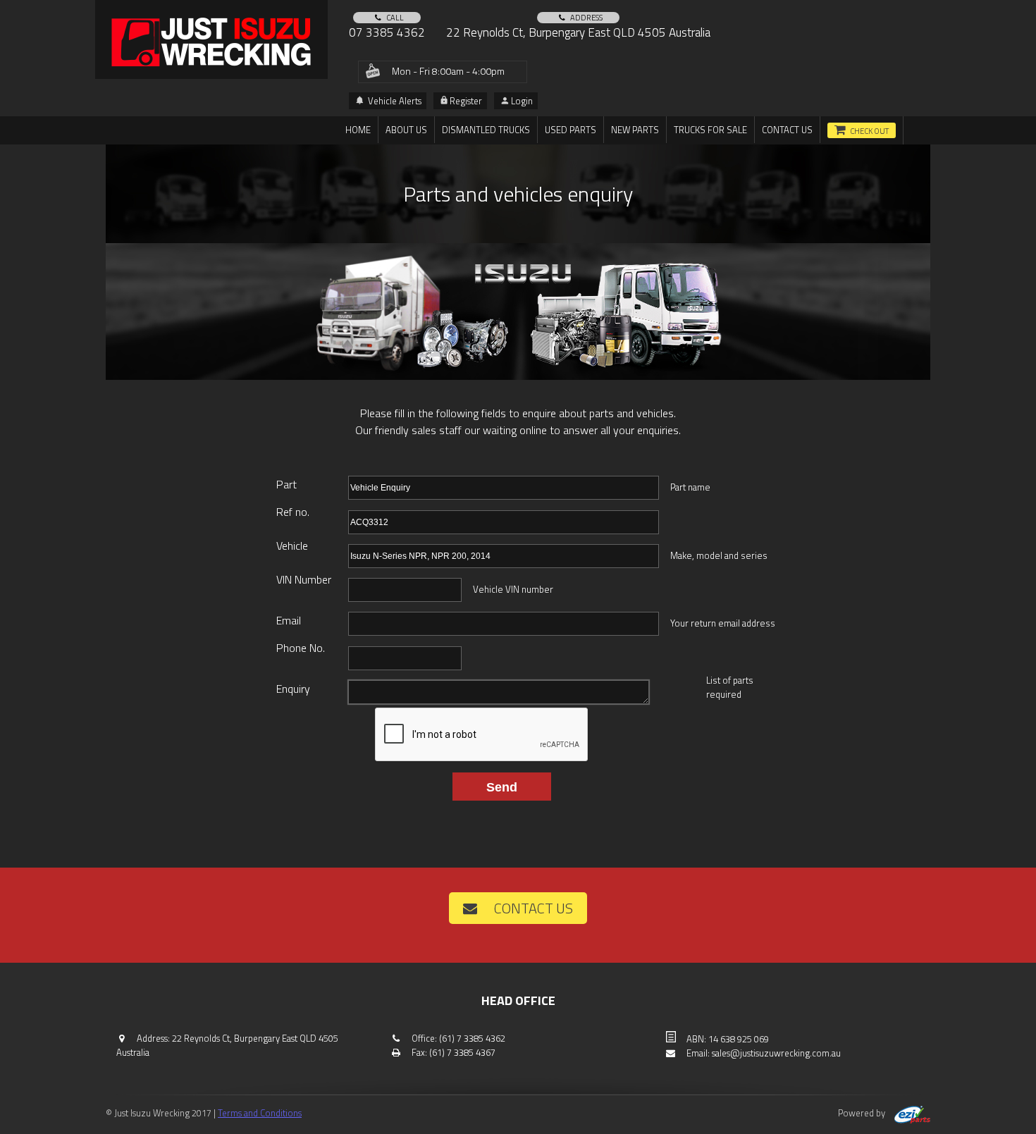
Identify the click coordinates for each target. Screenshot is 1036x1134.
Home (358, 130)
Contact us (787, 130)
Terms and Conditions (260, 1113)
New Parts (635, 130)
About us (406, 130)
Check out (869, 131)
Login (522, 101)
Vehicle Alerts (393, 101)
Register (466, 101)
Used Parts (570, 130)
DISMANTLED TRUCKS (486, 130)
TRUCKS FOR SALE (710, 130)
